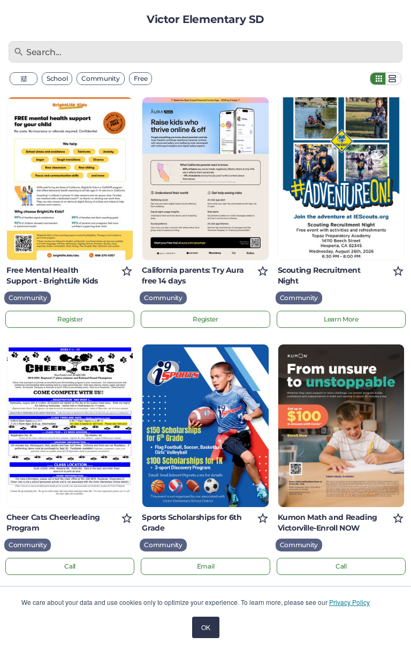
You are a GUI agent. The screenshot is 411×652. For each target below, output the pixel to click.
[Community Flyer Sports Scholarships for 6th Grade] (205, 426)
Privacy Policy (349, 602)
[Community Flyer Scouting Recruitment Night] (341, 178)
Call (69, 566)
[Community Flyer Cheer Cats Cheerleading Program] (69, 426)
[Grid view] (378, 78)
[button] (23, 78)
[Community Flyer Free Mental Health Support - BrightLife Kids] (69, 178)
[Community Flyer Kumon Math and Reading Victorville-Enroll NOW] (341, 426)
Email (206, 566)
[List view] (393, 78)
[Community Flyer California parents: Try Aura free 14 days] (205, 178)
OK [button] (205, 627)
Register (70, 319)
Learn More (341, 319)
